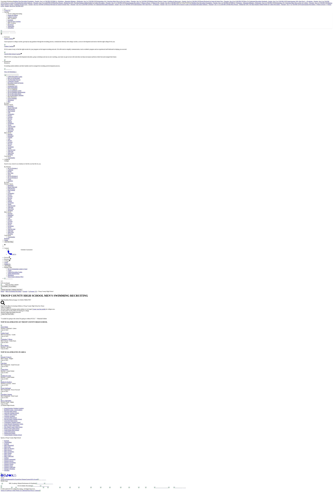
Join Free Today (9, 241)
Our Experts (16, 479)
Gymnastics (11, 114)
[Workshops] (8, 69)
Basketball (10, 106)
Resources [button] (7, 259)
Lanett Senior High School (11, 430)
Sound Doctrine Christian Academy (14, 408)
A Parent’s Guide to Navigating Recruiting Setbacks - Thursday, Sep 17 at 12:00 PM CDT (28, 3)
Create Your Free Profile (7, 314)
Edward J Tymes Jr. (6, 357)
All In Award (34, 479)
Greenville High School (10, 421)
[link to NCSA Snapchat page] (15, 476)
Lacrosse (10, 117)
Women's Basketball (9, 459)
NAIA (9, 179)
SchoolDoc (11, 28)
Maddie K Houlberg (6, 382)
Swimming (11, 123)
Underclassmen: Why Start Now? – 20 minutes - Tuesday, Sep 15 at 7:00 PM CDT (156, 4)
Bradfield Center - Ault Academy (13, 410)
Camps (6, 240)
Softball (10, 122)
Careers (28, 479)
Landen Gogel (5, 333)
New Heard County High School (13, 427)
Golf (9, 112)
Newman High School (10, 411)
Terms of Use (4, 490)
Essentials (10, 20)
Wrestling (10, 131)
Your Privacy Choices (33, 490)
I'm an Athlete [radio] (12, 286)
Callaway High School (10, 414)
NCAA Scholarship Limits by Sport (17, 269)
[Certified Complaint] (180, 487)
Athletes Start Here (17, 289)
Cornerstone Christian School (12, 422)
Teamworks (11, 26)
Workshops (11, 275)
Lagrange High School (10, 417)
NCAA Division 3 (13, 177)
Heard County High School (11, 428)
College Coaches (12, 17)
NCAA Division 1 (13, 168)
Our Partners (22, 479)
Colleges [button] (6, 261)
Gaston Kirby (4, 369)
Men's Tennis (7, 453)
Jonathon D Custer (6, 375)
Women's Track (8, 465)
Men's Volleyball (8, 456)
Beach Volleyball (12, 108)
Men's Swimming (9, 451)
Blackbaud (11, 24)
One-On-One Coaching (14, 21)
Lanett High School (9, 431)
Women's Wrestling (9, 469)
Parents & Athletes (13, 15)
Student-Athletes (8, 38)
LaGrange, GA (33, 291)
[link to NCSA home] (3, 473)
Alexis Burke (4, 327)
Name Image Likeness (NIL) (15, 277)
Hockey (10, 115)
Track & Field (11, 126)
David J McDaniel (6, 388)
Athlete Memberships (13, 273)
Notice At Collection (21, 490)
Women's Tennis (8, 464)
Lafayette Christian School (11, 413)
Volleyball (10, 128)
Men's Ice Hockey (9, 448)
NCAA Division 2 (13, 176)
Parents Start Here (6, 289)
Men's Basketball (9, 445)
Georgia (25, 291)
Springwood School (9, 433)
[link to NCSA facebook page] (2, 476)
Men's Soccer (7, 450)
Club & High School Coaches (12, 54)
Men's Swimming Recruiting (13, 291)
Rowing (10, 119)
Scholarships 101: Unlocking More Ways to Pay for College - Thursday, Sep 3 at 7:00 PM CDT (123, 1)
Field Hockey (11, 109)
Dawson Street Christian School (13, 419)
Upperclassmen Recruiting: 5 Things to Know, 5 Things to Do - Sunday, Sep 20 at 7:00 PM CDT (152, 3)
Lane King (4, 363)
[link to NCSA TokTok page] (7, 476)
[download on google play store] (49, 483)
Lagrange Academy (9, 416)
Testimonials (9, 479)
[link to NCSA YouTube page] (9, 476)
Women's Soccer (8, 461)
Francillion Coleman (6, 394)
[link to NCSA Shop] (8, 9)
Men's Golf (7, 447)
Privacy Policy (12, 490)
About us (3, 479)
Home (2, 291)
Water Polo (11, 129)
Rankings (10, 181)
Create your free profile (39, 309)
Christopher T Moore (6, 339)
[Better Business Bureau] (161, 487)
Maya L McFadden (6, 400)
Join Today (7, 265)
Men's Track (7, 455)
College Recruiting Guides (15, 76)
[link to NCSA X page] (12, 476)
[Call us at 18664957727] (8, 30)
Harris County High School (11, 425)
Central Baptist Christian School (13, 435)
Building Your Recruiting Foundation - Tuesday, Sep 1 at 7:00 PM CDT (33, 1)
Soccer (9, 120)
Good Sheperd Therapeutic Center (13, 424)
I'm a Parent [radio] (4, 286)
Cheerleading (11, 158)
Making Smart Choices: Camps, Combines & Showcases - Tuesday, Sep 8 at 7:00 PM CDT (175, 1)
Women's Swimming (10, 462)
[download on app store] (40, 483)
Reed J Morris (4, 345)
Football (10, 137)
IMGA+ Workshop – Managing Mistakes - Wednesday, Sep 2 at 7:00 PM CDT (75, 1)
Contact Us (7, 10)
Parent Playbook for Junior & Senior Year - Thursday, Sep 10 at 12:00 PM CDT (222, 1)
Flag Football (11, 111)
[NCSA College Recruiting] (8, 32)
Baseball (10, 134)
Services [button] (6, 257)
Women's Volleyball (9, 467)
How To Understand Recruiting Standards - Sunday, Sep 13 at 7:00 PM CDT (265, 1)
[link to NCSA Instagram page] (4, 476)
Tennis (9, 125)
